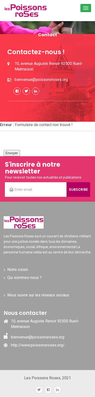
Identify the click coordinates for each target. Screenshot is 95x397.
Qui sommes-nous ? (24, 277)
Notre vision (17, 269)
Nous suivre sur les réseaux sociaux (38, 295)
